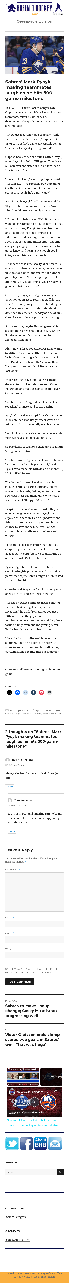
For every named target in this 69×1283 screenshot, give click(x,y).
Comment (12, 869)
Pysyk (45, 713)
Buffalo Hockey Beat (18, 1273)
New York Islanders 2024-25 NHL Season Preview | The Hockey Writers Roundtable (34, 1092)
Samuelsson (55, 713)
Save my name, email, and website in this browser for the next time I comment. (32, 971)
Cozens (47, 710)
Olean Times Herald (44, 1277)
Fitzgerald (57, 710)
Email (9, 933)
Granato (9, 713)
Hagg (17, 713)
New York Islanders (31, 713)
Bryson (38, 710)
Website (10, 949)
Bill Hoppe (15, 710)
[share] (56, 1090)
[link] (12, 1091)
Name (9, 917)
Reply (10, 786)
